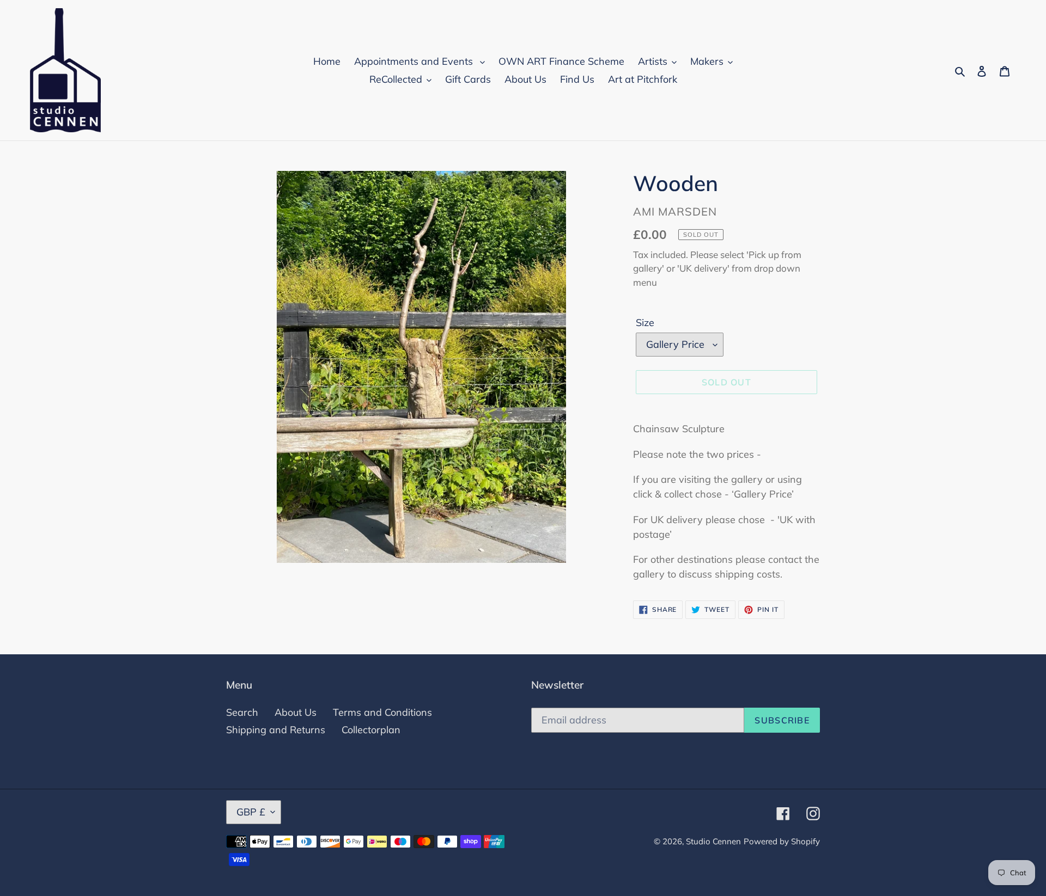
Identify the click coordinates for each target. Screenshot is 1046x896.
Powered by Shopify (782, 841)
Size (645, 322)
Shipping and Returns (275, 729)
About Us (296, 712)
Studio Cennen (713, 841)
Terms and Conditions (382, 712)
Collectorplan (371, 729)
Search (242, 712)
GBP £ (250, 812)
